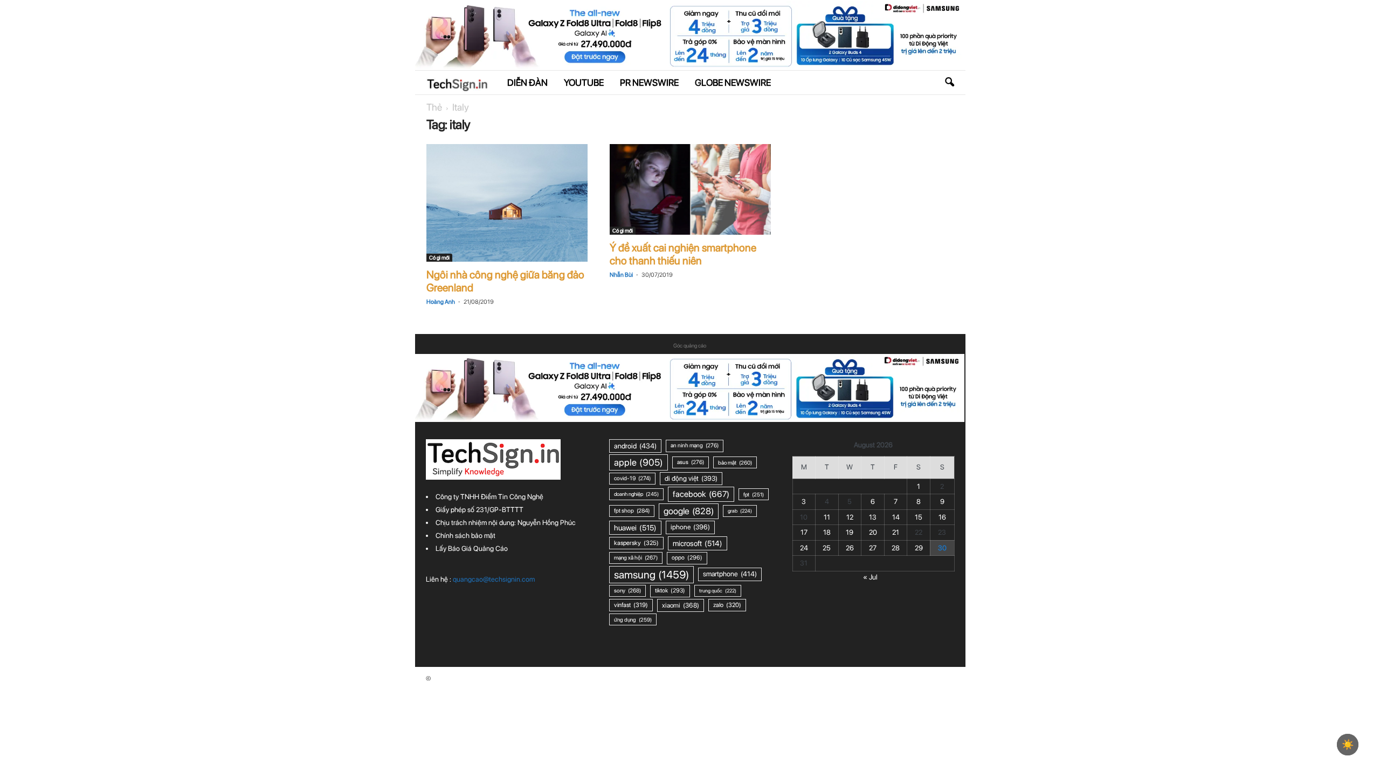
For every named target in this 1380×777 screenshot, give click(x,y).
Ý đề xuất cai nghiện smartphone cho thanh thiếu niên (683, 254)
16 (942, 517)
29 (919, 548)
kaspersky (636, 543)
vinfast (631, 605)
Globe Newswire (733, 82)
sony (627, 590)
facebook (701, 494)
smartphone (730, 574)
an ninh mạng (695, 445)
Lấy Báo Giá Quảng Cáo (472, 548)
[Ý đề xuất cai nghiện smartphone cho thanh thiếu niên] (690, 189)
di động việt (691, 478)
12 (849, 517)
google (689, 511)
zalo (727, 605)
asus (690, 462)
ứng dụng (633, 619)
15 (918, 517)
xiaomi (680, 605)
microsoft (697, 543)
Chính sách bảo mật (465, 535)
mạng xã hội (636, 557)
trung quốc (717, 591)
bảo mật (735, 462)
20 (873, 532)
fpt (753, 494)
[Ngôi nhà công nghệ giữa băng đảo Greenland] (507, 203)
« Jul (870, 577)
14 (896, 517)
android (635, 445)
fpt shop (632, 510)
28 (896, 548)
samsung (651, 574)
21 (895, 532)
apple (638, 462)
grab (740, 511)
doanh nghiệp (636, 494)
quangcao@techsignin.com (494, 579)
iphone (690, 527)
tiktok (670, 590)
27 (873, 548)
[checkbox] (1347, 744)
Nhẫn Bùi (621, 274)
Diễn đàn (527, 82)
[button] (949, 82)
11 (827, 517)
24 (804, 548)
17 (804, 532)
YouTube (584, 82)
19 (849, 532)
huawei (635, 527)
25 (827, 548)
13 (873, 517)
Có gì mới (439, 257)
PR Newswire (649, 82)
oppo (687, 557)
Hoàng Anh (440, 301)
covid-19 (632, 478)
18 (827, 532)
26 (850, 548)
